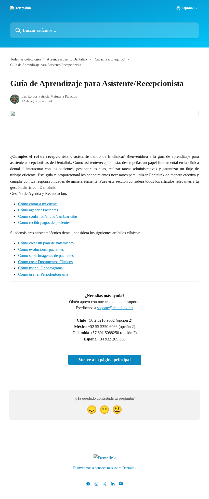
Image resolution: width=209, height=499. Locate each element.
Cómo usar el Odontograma (40, 268)
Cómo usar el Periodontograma (43, 274)
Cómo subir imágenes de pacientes (46, 255)
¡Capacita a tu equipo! (109, 59)
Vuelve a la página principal (105, 359)
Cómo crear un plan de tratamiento (46, 243)
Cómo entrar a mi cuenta (38, 204)
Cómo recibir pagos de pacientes (44, 222)
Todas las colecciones (25, 59)
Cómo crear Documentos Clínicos (45, 262)
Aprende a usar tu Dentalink (67, 59)
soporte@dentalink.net (115, 308)
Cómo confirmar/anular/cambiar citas (47, 216)
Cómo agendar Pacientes (38, 210)
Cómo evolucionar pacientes (41, 249)
